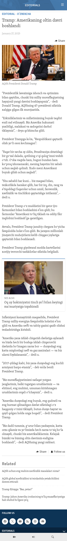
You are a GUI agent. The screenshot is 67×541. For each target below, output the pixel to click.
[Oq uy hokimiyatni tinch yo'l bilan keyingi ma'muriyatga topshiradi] (33, 277)
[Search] (53, 537)
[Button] (60, 41)
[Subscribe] (43, 521)
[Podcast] (35, 521)
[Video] (14, 537)
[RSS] (28, 521)
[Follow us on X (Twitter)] (12, 521)
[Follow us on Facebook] (5, 521)
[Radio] (33, 537)
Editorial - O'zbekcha (16, 14)
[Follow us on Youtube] (20, 521)
